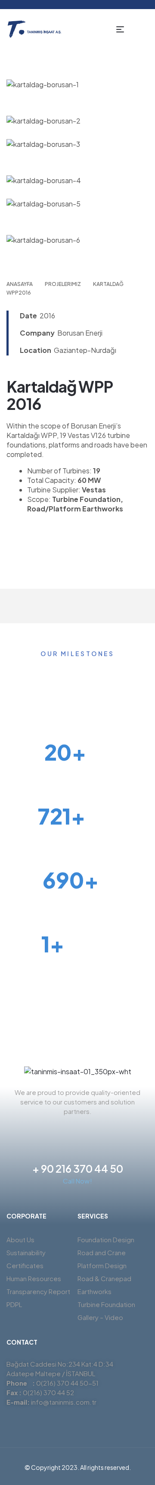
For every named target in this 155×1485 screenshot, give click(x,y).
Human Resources (33, 1278)
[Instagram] (77, 1131)
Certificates (24, 1265)
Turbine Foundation (106, 1304)
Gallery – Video (100, 1317)
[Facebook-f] (62, 1131)
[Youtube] (108, 1131)
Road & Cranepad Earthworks (104, 1284)
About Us (20, 1239)
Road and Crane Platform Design (102, 1258)
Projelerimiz (63, 284)
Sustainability (26, 1252)
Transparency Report (38, 1291)
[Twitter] (46, 1131)
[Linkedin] (93, 1131)
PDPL (14, 1304)
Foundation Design (106, 1239)
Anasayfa (19, 284)
